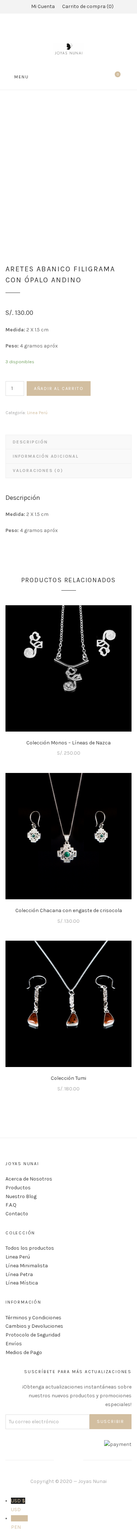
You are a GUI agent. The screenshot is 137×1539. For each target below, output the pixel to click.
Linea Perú (37, 412)
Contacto (16, 1214)
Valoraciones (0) (38, 470)
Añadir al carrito (59, 388)
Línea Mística (21, 1283)
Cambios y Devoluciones (34, 1326)
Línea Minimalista (26, 1266)
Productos (18, 1188)
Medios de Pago (23, 1352)
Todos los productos (29, 1248)
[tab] (68, 442)
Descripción (30, 442)
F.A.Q (10, 1205)
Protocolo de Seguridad (32, 1335)
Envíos (13, 1344)
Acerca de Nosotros (28, 1179)
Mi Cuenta (43, 6)
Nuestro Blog (21, 1196)
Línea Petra (19, 1274)
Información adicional (46, 456)
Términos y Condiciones (33, 1318)
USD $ (18, 1505)
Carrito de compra (87, 6)
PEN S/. (19, 1522)
